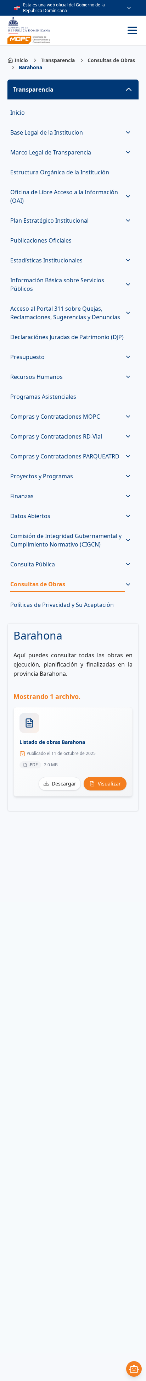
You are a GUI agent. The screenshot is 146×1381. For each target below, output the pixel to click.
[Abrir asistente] (134, 1369)
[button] (72, 89)
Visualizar (109, 783)
